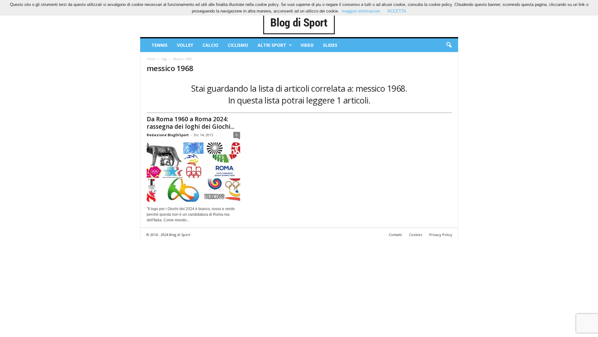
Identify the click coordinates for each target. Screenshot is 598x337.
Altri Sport (272, 45)
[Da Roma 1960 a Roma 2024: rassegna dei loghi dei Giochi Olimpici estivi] (193, 172)
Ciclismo (238, 45)
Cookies (415, 234)
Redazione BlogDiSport (168, 134)
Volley (185, 45)
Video (307, 45)
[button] (449, 45)
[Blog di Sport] (299, 23)
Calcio (210, 45)
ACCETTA (396, 11)
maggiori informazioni (361, 11)
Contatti (395, 234)
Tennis (159, 45)
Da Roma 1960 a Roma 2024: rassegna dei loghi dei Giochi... (190, 123)
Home (151, 59)
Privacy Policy (440, 234)
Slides (330, 45)
